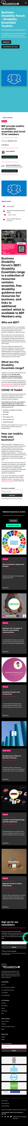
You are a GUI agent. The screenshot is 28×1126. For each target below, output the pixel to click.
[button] (25, 3)
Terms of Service (5, 1103)
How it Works (4, 1005)
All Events (3, 1024)
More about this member (10, 157)
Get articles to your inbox (10, 46)
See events (13, 520)
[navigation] (10, 3)
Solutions (3, 1003)
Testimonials (4, 1011)
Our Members (4, 992)
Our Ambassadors (5, 995)
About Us (3, 984)
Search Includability (6, 1043)
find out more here (6, 384)
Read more (6, 42)
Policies (3, 1039)
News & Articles (5, 1021)
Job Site (3, 1037)
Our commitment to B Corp (7, 990)
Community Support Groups (8, 1026)
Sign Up (3, 1008)
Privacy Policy (4, 1100)
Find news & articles (13, 525)
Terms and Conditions (5, 954)
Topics (2, 1029)
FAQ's (2, 1013)
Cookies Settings (5, 1106)
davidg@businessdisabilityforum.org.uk (13, 386)
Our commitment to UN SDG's (8, 987)
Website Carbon (15, 1092)
